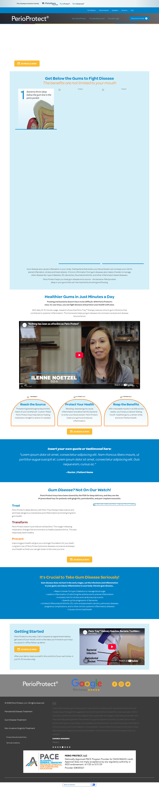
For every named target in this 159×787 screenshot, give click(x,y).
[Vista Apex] (50, 3)
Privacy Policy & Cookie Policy (16, 737)
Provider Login (113, 18)
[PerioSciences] (78, 3)
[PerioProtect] (65, 3)
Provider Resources (97, 18)
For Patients (92, 10)
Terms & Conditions (13, 743)
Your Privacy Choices (83, 784)
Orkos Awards (103, 10)
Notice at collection (69, 784)
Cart (132, 10)
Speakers (115, 10)
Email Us (124, 10)
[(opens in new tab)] (86, 685)
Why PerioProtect (79, 18)
